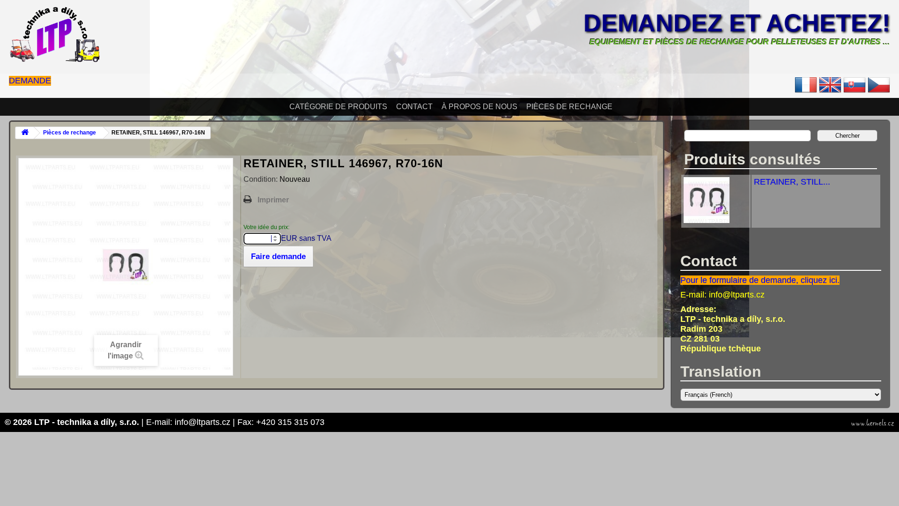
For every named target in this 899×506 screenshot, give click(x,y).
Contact (414, 107)
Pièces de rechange (569, 107)
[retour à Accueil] (25, 133)
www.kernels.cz (872, 423)
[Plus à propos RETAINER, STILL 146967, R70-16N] (707, 220)
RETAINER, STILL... (792, 181)
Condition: (261, 179)
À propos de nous (479, 107)
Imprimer (273, 200)
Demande (30, 80)
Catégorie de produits (338, 107)
